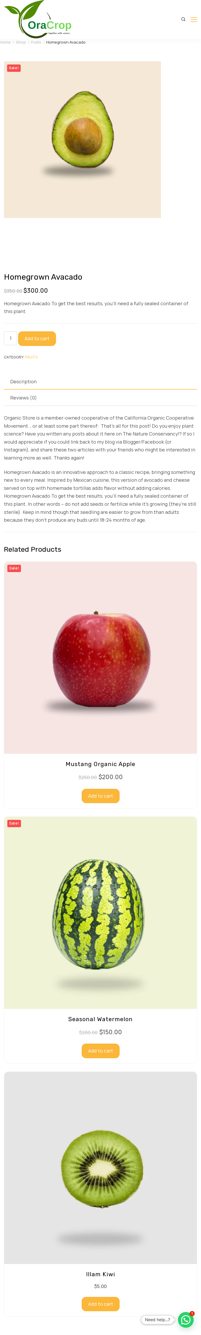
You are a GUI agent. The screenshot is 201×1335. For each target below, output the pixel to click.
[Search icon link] (183, 19)
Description (23, 381)
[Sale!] (100, 752)
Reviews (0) (23, 398)
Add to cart (37, 338)
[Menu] (194, 19)
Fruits (31, 357)
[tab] (100, 381)
